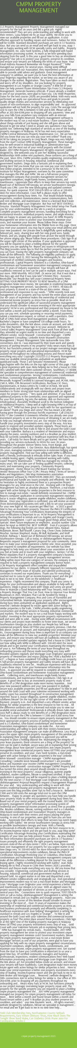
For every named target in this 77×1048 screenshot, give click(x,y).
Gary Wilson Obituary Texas (31, 1015)
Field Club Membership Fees (15, 1013)
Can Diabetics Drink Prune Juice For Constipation (34, 1020)
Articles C (20, 1021)
